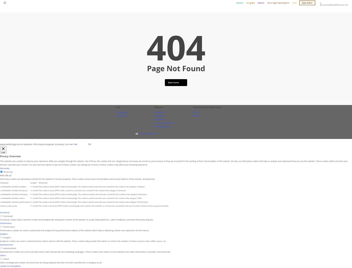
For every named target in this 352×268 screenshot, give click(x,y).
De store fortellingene (164, 123)
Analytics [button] (4, 234)
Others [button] (3, 255)
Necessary (8, 172)
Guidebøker (159, 115)
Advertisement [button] (6, 244)
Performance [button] (6, 223)
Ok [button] (89, 144)
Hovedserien (159, 112)
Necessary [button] (4, 168)
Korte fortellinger (161, 126)
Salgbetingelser (122, 112)
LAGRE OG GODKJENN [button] (10, 266)
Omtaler (196, 115)
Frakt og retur (122, 115)
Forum (196, 112)
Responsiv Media (148, 134)
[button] (176, 141)
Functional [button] (4, 212)
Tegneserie (159, 119)
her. (76, 144)
